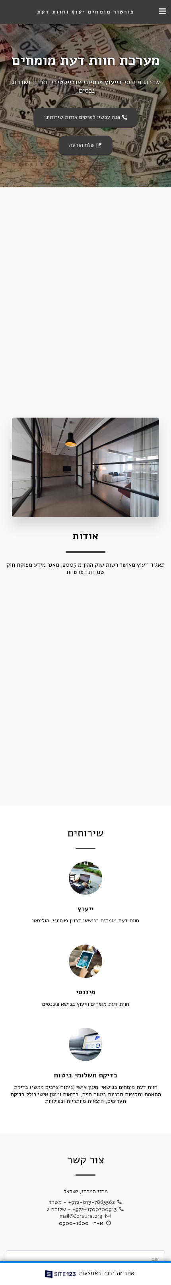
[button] (162, 11)
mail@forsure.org (81, 1216)
